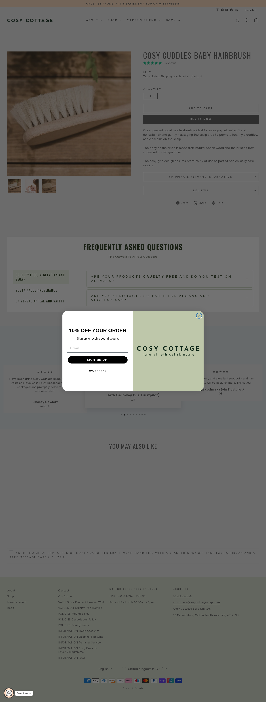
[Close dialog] (199, 315)
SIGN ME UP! (98, 359)
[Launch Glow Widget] (9, 693)
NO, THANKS (97, 370)
